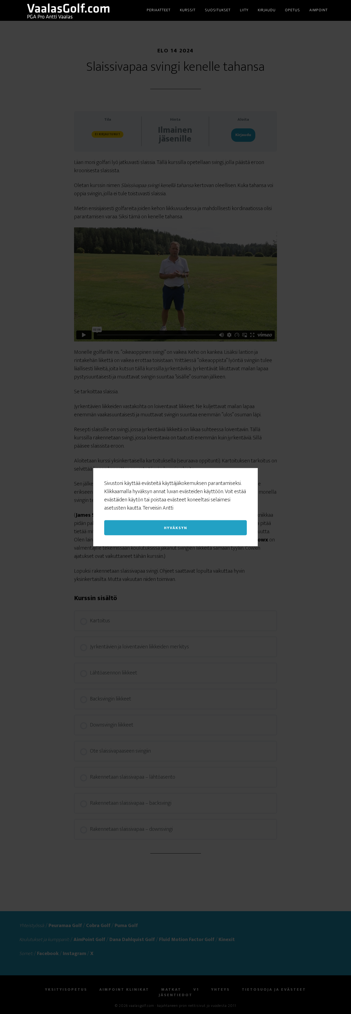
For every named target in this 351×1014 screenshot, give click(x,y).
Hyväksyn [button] (175, 527)
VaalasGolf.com (68, 10)
